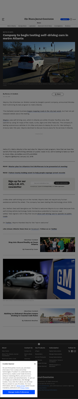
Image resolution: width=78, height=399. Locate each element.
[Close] (35, 364)
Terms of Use (20, 386)
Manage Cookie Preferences (18, 392)
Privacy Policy (24, 388)
